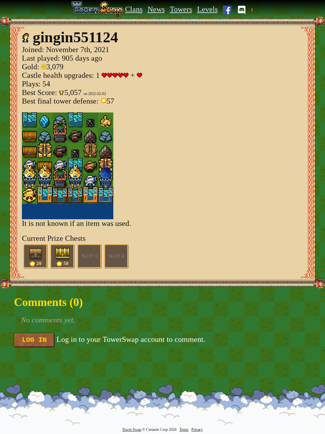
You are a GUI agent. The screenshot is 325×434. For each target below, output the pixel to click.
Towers (181, 9)
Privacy (197, 429)
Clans (134, 9)
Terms (184, 429)
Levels (207, 9)
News (156, 9)
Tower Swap (131, 429)
